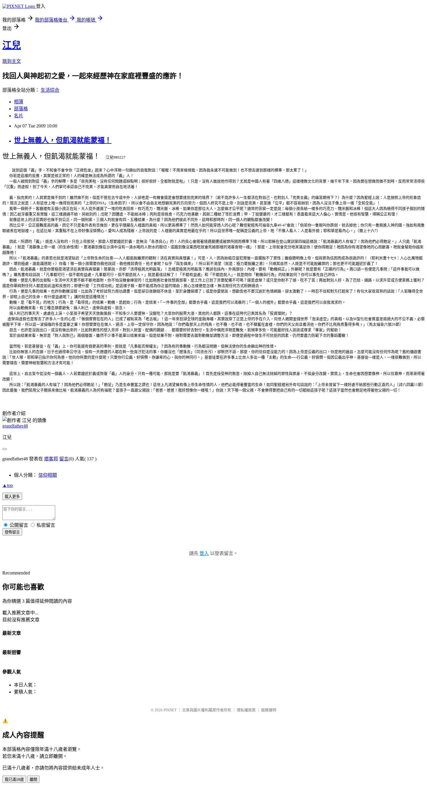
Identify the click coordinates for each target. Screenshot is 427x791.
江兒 (11, 45)
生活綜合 (50, 90)
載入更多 (12, 496)
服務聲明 (268, 710)
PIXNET (170, 710)
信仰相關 (47, 475)
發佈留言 (12, 532)
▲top (7, 485)
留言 (64, 458)
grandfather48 (15, 425)
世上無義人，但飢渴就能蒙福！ (63, 140)
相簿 (18, 101)
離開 (33, 779)
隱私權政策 (246, 710)
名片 (18, 115)
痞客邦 (51, 458)
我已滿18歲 (14, 779)
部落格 (21, 108)
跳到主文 (11, 61)
